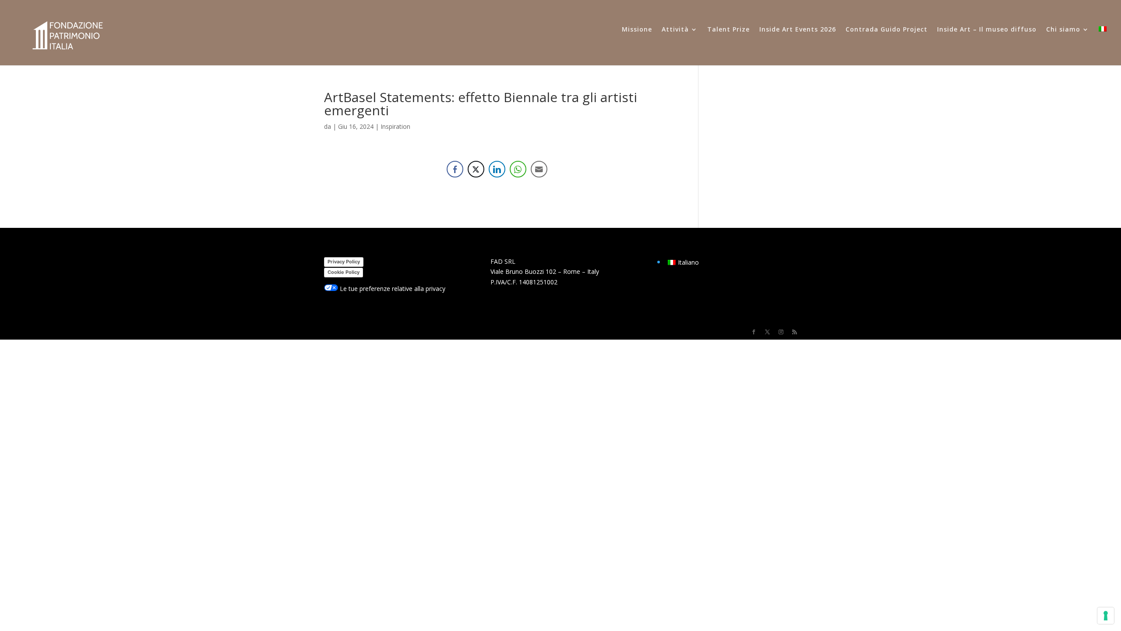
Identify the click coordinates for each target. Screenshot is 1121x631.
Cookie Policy (344, 272)
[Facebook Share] (455, 169)
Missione (637, 29)
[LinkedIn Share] (497, 169)
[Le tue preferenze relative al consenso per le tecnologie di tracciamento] (1105, 615)
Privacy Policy (344, 262)
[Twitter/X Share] (476, 169)
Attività (675, 29)
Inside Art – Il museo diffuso (986, 29)
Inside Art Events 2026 (797, 29)
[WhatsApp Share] (518, 169)
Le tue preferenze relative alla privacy (391, 288)
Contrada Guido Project (886, 29)
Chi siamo (1063, 29)
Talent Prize (728, 29)
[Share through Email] (539, 169)
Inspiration (395, 126)
